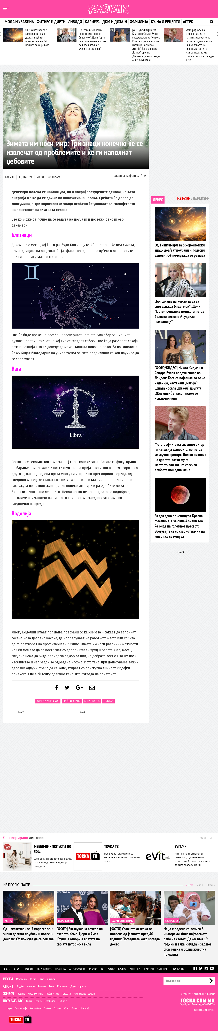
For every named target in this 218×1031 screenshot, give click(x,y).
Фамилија (139, 21)
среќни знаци (72, 701)
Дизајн (91, 993)
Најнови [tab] (183, 199)
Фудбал (20, 986)
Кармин (9, 177)
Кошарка (31, 986)
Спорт (17, 969)
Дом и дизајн (114, 21)
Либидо (75, 21)
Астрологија (92, 701)
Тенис (51, 986)
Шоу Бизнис (13, 1001)
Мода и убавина (19, 21)
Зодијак (108, 701)
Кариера (92, 21)
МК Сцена (62, 1001)
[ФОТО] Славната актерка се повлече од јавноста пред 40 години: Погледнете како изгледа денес (135, 936)
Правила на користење (204, 1009)
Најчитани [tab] (201, 199)
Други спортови (78, 986)
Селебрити (49, 1001)
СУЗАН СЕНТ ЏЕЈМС (122, 921)
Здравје (21, 993)
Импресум (186, 993)
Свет (42, 979)
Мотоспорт (62, 986)
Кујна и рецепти (165, 21)
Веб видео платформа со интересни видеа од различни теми (122, 857)
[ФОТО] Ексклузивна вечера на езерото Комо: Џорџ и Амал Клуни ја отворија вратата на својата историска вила (80, 936)
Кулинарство (80, 993)
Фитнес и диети (51, 21)
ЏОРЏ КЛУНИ (65, 921)
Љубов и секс (52, 993)
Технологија (21, 1008)
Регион (33, 979)
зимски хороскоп (48, 701)
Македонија (21, 979)
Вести (7, 969)
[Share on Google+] (79, 688)
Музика (38, 1001)
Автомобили (77, 969)
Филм (29, 1001)
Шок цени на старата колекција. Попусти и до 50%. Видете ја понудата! (53, 862)
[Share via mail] (92, 688)
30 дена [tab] (211, 885)
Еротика (57, 1008)
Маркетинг (199, 993)
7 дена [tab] (200, 885)
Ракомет (42, 986)
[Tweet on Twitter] (67, 688)
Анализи (51, 979)
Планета (60, 969)
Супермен (163, 969)
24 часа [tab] (189, 885)
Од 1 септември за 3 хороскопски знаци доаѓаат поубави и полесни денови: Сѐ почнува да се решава (37, 37)
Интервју (135, 969)
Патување (66, 993)
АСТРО (8, 921)
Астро (188, 21)
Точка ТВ (178, 969)
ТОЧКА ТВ (111, 846)
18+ (103, 969)
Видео (122, 969)
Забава (93, 969)
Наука (9, 1008)
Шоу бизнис (44, 969)
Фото (111, 969)
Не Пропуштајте (16, 884)
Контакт (211, 993)
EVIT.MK (180, 846)
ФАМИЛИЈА (171, 921)
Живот (29, 969)
